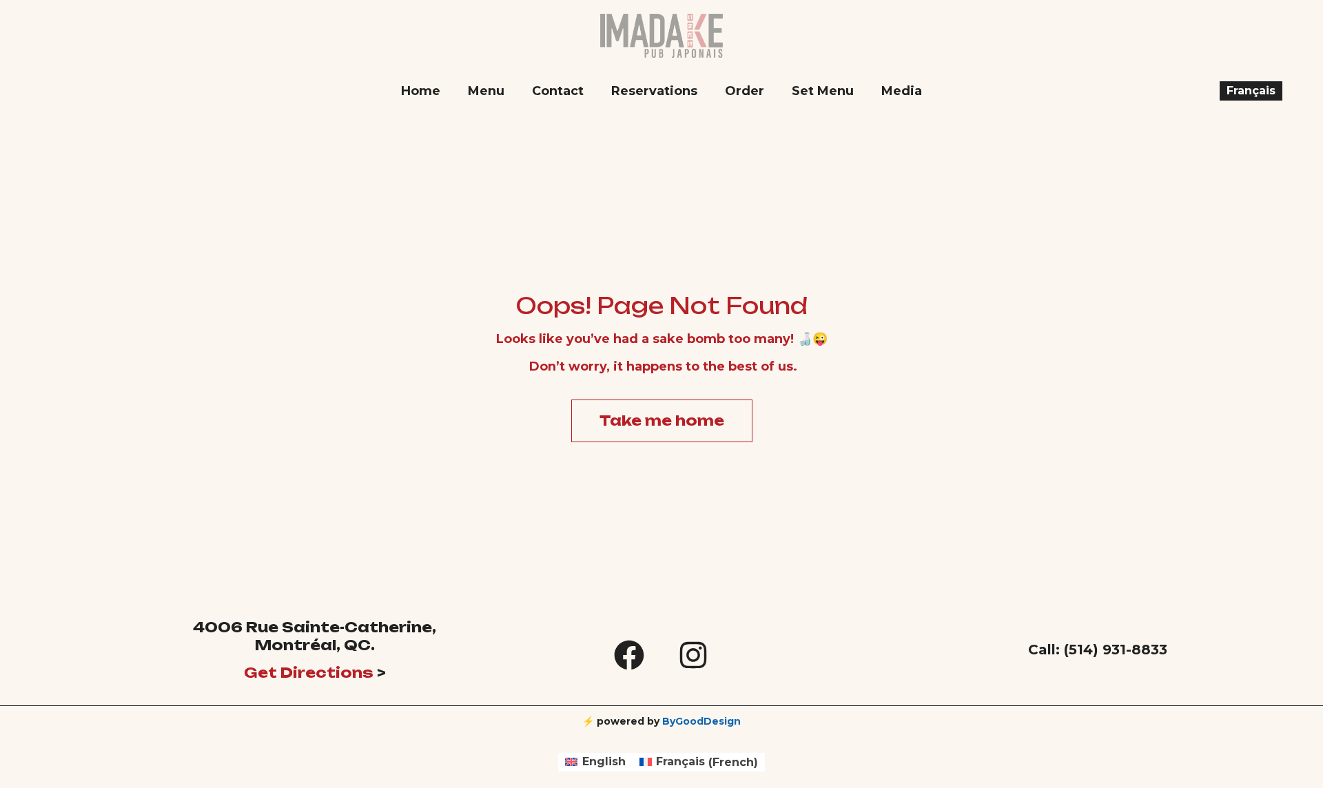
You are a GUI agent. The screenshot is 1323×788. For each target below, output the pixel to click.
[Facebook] (629, 655)
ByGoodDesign (701, 721)
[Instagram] (693, 655)
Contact (558, 90)
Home (420, 90)
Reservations (654, 90)
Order (744, 90)
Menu (486, 90)
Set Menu (823, 90)
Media (901, 90)
